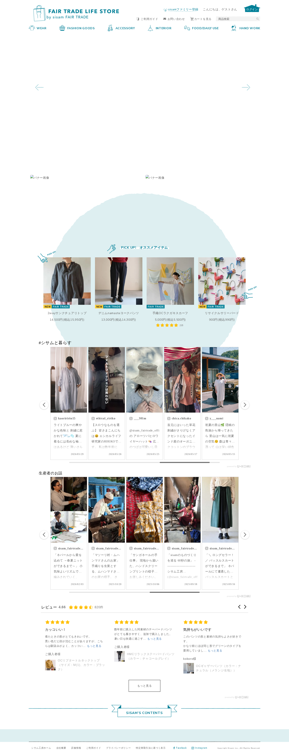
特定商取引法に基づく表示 (150, 748)
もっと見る (144, 685)
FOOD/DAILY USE (205, 28)
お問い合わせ (176, 19)
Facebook (181, 748)
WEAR (42, 28)
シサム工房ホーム (41, 748)
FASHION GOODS (81, 28)
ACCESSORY (125, 28)
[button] (245, 405)
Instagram (201, 748)
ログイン (252, 9)
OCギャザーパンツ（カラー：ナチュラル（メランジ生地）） (149, 668)
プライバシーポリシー (118, 748)
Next (246, 87)
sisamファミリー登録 (183, 9)
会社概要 (61, 748)
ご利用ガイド (149, 19)
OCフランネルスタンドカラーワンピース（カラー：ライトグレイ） (218, 665)
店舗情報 (76, 748)
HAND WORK (249, 28)
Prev (39, 87)
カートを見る (203, 19)
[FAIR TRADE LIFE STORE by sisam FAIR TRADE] (74, 13)
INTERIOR (164, 28)
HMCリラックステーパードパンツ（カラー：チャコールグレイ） (81, 656)
